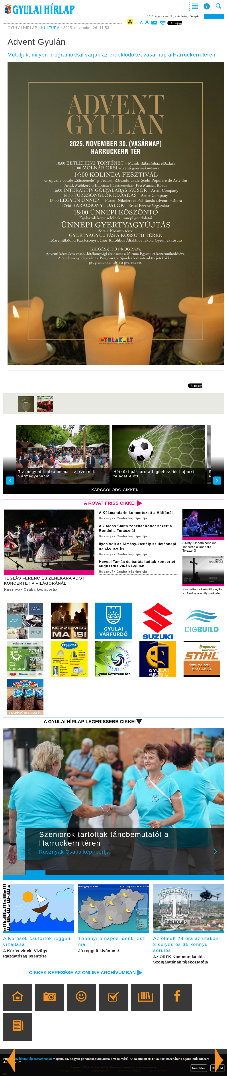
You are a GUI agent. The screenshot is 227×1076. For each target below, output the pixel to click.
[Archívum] (145, 1003)
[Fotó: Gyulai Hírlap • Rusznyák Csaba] (45, 411)
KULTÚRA (50, 28)
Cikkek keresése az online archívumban (82, 972)
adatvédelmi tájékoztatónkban (31, 1058)
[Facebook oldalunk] (177, 1003)
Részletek (198, 1068)
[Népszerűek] (81, 1003)
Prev (32, 854)
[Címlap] (17, 1003)
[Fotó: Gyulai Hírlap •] (26, 411)
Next (217, 854)
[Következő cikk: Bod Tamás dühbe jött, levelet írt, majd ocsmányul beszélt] (11, 1060)
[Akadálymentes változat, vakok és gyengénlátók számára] (130, 23)
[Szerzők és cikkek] (17, 1033)
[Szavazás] (113, 1003)
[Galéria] (49, 1003)
